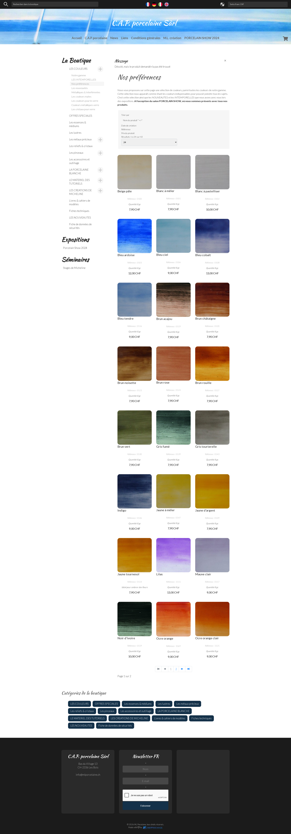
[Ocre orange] (173, 619)
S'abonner (145, 805)
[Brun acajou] (173, 300)
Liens (124, 38)
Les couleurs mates (81, 96)
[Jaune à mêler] (173, 491)
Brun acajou (164, 319)
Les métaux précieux (80, 139)
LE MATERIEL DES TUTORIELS (79, 181)
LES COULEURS (78, 68)
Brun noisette (126, 382)
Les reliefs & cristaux (81, 146)
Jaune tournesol (128, 574)
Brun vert (123, 446)
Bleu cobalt (203, 255)
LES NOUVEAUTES (80, 217)
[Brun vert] (134, 427)
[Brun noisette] (134, 363)
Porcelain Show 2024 (75, 247)
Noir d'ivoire (126, 638)
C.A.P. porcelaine (96, 38)
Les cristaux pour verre (83, 109)
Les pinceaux (76, 152)
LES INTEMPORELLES (83, 79)
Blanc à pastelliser (207, 191)
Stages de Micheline (74, 267)
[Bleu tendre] (134, 300)
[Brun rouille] (212, 363)
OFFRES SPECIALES (80, 115)
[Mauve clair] (212, 555)
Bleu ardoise (126, 255)
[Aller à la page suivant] (182, 669)
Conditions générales (145, 38)
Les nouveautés (79, 88)
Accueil (77, 38)
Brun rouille (203, 382)
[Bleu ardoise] (134, 236)
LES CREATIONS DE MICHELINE (80, 192)
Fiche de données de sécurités (80, 226)
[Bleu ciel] (173, 236)
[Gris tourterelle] (212, 427)
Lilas (159, 574)
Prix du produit (128, 133)
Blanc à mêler (165, 191)
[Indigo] (134, 491)
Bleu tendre (125, 318)
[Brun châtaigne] (212, 300)
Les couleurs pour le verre (84, 100)
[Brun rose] (173, 363)
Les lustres (75, 132)
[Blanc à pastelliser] (212, 172)
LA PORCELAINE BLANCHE (79, 171)
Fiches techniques (79, 210)
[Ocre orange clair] (212, 619)
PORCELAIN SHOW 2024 (201, 38)
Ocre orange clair (207, 638)
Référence (125, 129)
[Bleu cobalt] (212, 236)
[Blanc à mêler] (173, 172)
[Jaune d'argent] (212, 491)
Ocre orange (164, 638)
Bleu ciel (162, 254)
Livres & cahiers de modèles (79, 202)
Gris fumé (163, 446)
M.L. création (172, 38)
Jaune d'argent (205, 510)
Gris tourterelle (206, 446)
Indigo (121, 510)
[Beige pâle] (134, 172)
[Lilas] (173, 555)
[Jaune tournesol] (134, 555)
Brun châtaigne (205, 318)
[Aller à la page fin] (188, 669)
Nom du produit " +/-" (132, 120)
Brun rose (162, 382)
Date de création (128, 125)
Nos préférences (80, 83)
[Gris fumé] (173, 427)
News (114, 38)
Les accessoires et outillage (79, 161)
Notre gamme (78, 75)
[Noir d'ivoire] (134, 619)
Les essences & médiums (77, 124)
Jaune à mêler (165, 510)
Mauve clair (203, 574)
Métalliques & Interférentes (85, 92)
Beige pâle (124, 191)
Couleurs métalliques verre (85, 105)
